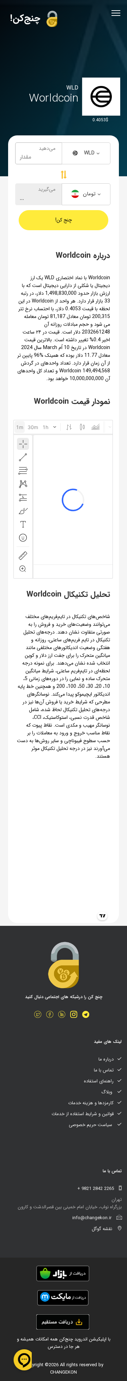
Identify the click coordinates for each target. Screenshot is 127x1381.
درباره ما (106, 1059)
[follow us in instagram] (75, 1015)
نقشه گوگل (103, 1229)
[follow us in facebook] (51, 1015)
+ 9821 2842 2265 (96, 1188)
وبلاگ (107, 1092)
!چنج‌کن (26, 18)
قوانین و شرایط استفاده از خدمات (83, 1114)
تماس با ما (104, 1070)
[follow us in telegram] (87, 1015)
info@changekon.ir (92, 1218)
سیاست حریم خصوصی (91, 1125)
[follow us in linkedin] (63, 1015)
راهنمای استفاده (99, 1081)
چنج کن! (63, 220)
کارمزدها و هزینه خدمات (91, 1103)
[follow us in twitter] (39, 1015)
